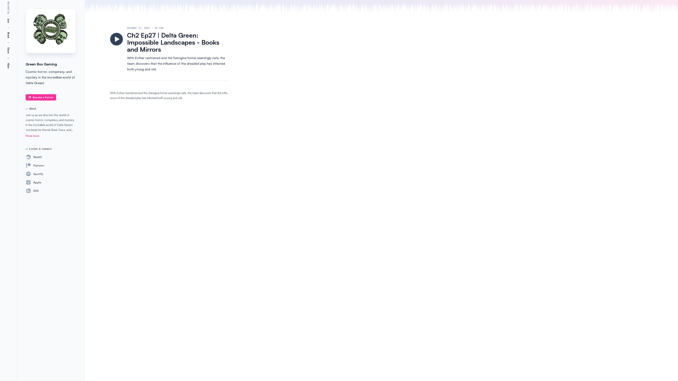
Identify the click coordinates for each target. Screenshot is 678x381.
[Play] (116, 39)
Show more (32, 135)
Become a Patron (43, 97)
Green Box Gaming (41, 64)
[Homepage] (51, 30)
